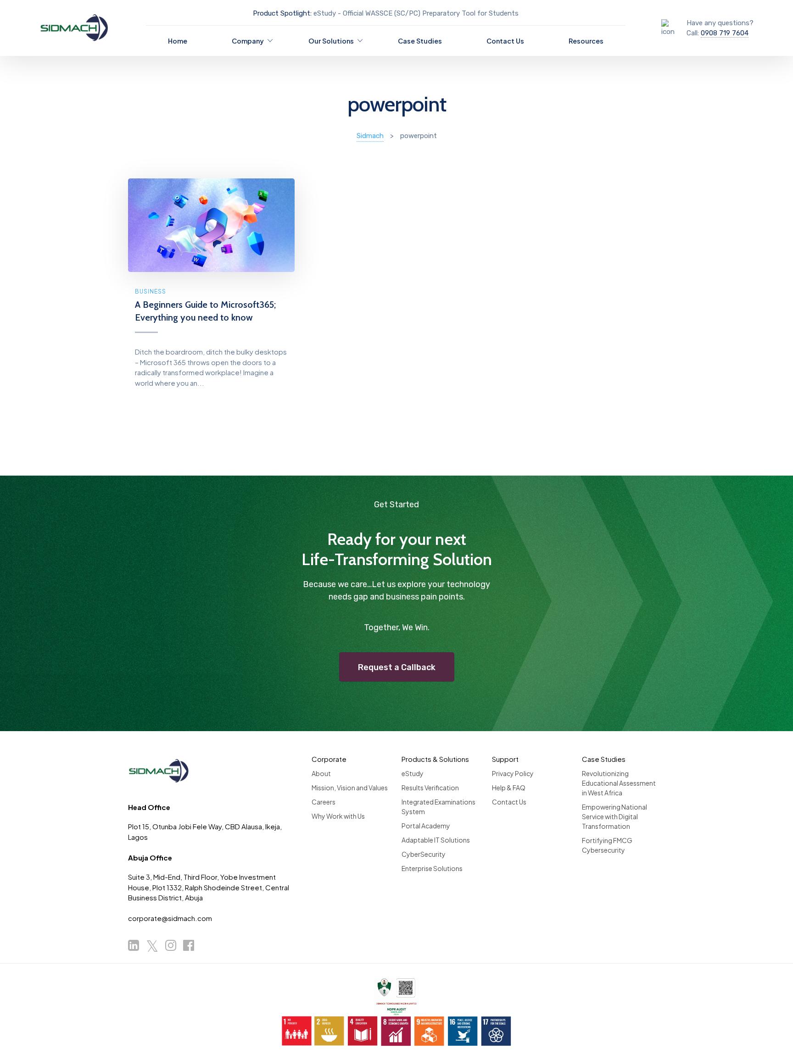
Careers (323, 802)
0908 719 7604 (724, 33)
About (321, 773)
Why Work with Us (338, 816)
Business (150, 291)
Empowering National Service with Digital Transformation (614, 816)
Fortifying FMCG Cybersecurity (607, 845)
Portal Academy (426, 825)
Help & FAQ (508, 787)
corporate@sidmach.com (170, 918)
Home (177, 41)
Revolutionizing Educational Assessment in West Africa (619, 783)
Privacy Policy (513, 773)
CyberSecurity (424, 854)
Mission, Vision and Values (350, 787)
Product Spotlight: (282, 13)
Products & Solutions (435, 759)
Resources (586, 41)
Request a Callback (397, 667)
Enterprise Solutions (432, 868)
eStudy (413, 773)
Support (505, 759)
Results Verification (430, 787)
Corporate (329, 759)
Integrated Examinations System (438, 807)
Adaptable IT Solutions (436, 840)
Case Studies (420, 41)
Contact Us (505, 41)
